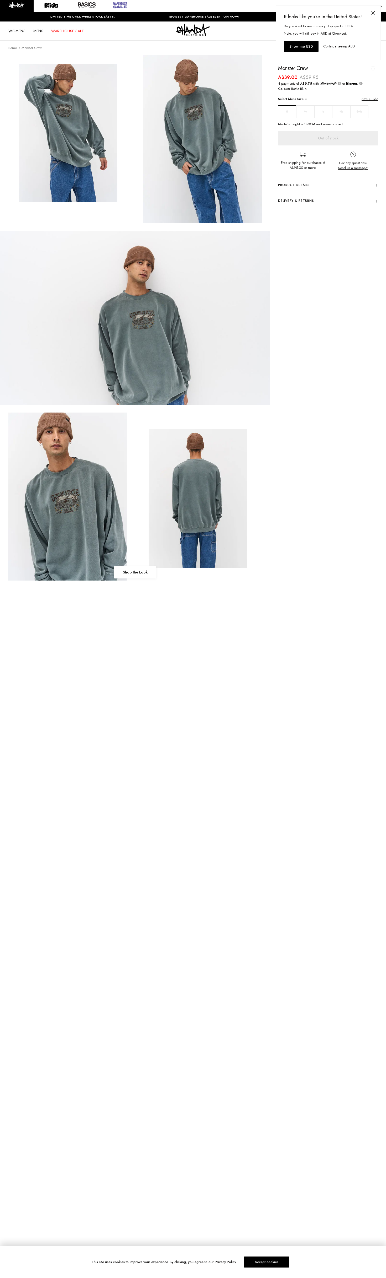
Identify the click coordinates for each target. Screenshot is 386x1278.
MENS (38, 31)
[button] (17, 6)
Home (12, 47)
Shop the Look (135, 572)
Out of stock (328, 138)
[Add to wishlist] (373, 68)
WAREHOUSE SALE (67, 31)
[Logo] (193, 34)
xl (341, 111)
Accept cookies (266, 1261)
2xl (359, 111)
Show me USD (301, 46)
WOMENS (16, 31)
